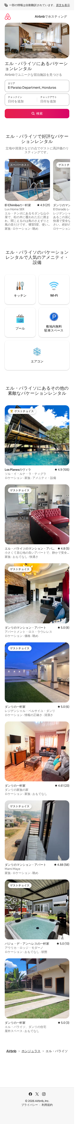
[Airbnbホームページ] (8, 16)
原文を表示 (63, 5)
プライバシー (29, 1105)
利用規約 (47, 1105)
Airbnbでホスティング (51, 16)
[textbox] (21, 101)
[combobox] (37, 87)
